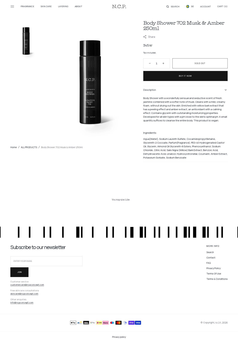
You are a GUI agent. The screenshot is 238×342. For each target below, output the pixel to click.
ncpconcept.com (24, 302)
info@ (13, 302)
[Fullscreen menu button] (12, 6)
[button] (173, 6)
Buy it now (185, 76)
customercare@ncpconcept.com (27, 284)
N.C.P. (218, 322)
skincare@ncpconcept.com (24, 293)
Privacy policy (119, 337)
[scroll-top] (230, 334)
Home (13, 147)
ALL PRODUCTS (29, 147)
